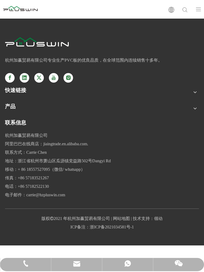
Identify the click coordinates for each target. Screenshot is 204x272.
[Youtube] (53, 78)
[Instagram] (68, 78)
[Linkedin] (24, 78)
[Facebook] (10, 78)
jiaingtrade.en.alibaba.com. (65, 144)
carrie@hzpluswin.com (45, 195)
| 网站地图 (120, 218)
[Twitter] (39, 78)
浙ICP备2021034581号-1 (112, 227)
